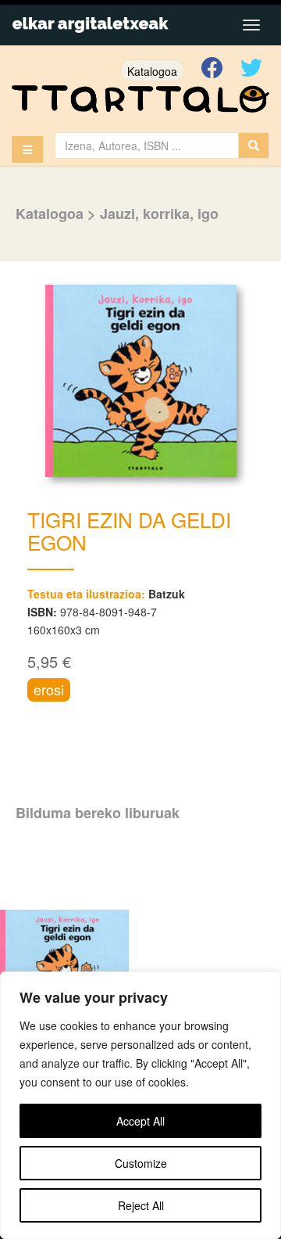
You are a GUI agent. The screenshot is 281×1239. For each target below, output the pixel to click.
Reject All (141, 1205)
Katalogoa (152, 71)
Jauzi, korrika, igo (159, 213)
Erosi (49, 689)
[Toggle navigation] (251, 25)
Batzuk (166, 594)
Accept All (140, 1121)
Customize (141, 1163)
